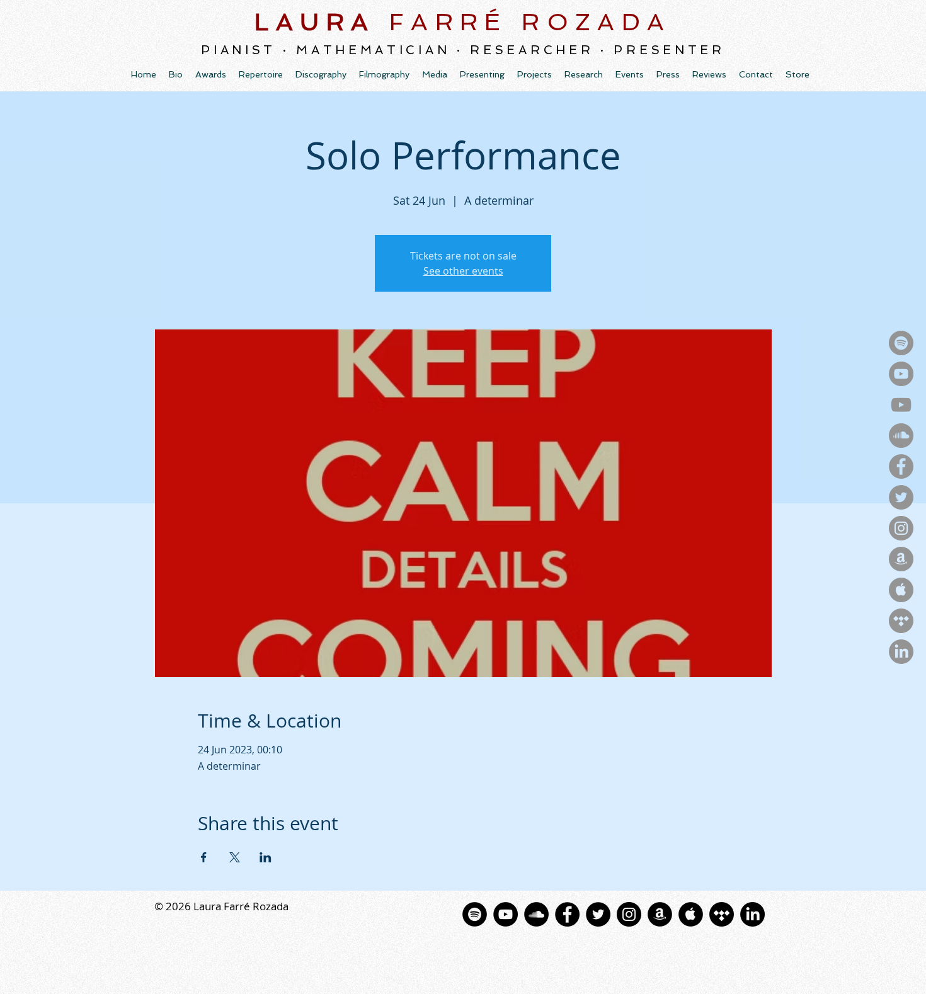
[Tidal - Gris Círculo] (901, 620)
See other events (463, 271)
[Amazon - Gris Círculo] (901, 559)
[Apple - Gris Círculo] (901, 590)
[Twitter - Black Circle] (598, 914)
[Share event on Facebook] (204, 857)
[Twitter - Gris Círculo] (901, 497)
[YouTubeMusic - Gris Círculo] (901, 374)
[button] (321, 74)
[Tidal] (721, 914)
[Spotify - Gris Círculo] (901, 343)
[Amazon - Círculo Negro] (660, 914)
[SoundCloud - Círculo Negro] (536, 914)
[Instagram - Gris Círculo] (901, 528)
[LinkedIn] (901, 651)
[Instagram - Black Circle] (629, 914)
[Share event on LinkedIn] (266, 857)
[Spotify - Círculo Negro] (474, 914)
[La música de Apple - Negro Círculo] (690, 914)
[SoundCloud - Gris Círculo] (901, 435)
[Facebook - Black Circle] (567, 914)
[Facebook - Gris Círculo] (901, 466)
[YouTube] (901, 404)
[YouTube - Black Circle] (505, 914)
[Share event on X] (235, 857)
